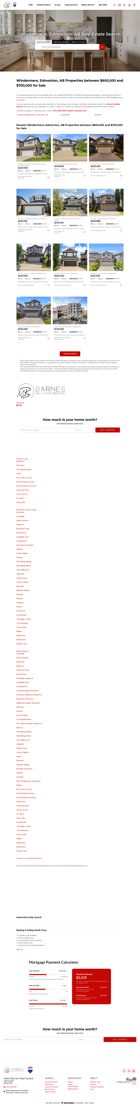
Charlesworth (21, 541)
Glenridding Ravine (23, 566)
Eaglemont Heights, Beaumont (28, 703)
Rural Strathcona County (26, 486)
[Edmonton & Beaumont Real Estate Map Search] (16, 923)
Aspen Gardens (22, 520)
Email (22, 403)
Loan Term (33, 1000)
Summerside (21, 615)
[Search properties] (102, 47)
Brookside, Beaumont (24, 678)
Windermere (21, 640)
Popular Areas (22, 459)
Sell (78, 42)
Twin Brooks (21, 627)
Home (30, 5)
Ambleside (20, 516)
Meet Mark (103, 5)
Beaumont (20, 461)
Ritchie (19, 607)
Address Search (50, 1092)
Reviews (93, 1084)
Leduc (18, 474)
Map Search (49, 1084)
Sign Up (19, 949)
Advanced (61, 42)
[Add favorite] (48, 177)
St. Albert (20, 498)
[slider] (48, 974)
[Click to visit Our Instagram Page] (19, 405)
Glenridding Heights (23, 562)
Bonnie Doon (21, 533)
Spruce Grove (21, 494)
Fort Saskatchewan (23, 469)
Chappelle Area (22, 537)
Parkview (20, 603)
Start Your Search (70, 354)
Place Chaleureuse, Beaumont (28, 781)
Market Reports (88, 5)
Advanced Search (43, 5)
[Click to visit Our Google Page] (21, 405)
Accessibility (79, 1103)
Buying (70, 1082)
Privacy (91, 1103)
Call (17, 403)
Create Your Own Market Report (29, 858)
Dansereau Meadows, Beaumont (29, 695)
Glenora (19, 557)
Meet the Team (95, 1082)
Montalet (19, 594)
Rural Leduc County (24, 478)
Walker (19, 631)
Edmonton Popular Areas (26, 510)
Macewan (20, 586)
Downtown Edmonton (24, 545)
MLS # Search (50, 1089)
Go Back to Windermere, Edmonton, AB (32, 115)
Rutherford (20, 611)
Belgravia (20, 525)
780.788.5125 (11, 1087)
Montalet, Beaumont (24, 769)
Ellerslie (19, 549)
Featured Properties (97, 1087)
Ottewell (19, 598)
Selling (58, 5)
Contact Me (65, 115)
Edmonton (20, 465)
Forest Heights (22, 553)
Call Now (97, 115)
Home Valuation (71, 5)
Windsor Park (21, 644)
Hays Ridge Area (22, 570)
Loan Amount (34, 971)
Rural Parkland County (25, 482)
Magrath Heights (22, 590)
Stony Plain (20, 502)
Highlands (20, 574)
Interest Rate (34, 985)
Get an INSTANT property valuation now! (70, 111)
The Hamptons (22, 623)
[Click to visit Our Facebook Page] (17, 405)
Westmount (20, 635)
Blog (91, 1089)
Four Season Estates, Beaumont (29, 723)
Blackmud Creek (22, 529)
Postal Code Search (52, 1087)
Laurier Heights (22, 582)
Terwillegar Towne (23, 619)
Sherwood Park (22, 490)
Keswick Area (21, 578)
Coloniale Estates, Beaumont (27, 691)
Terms (86, 1103)
